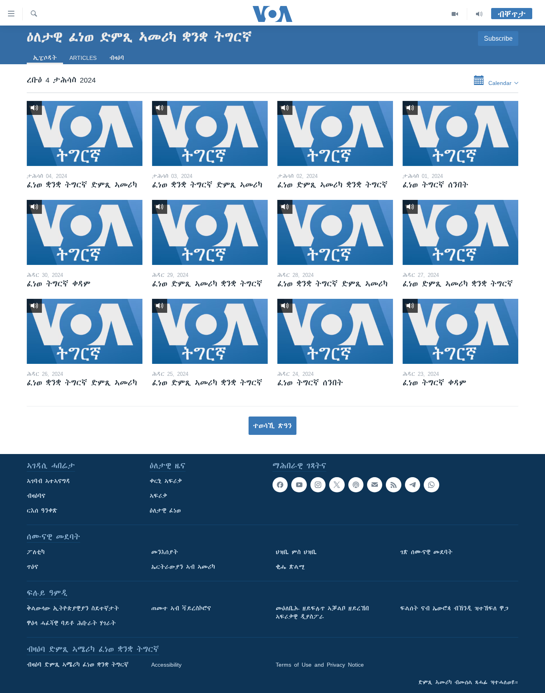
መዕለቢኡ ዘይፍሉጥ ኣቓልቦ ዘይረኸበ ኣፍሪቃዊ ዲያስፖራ (322, 612)
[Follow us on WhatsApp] (431, 484)
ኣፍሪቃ (158, 496)
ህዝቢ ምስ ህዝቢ (296, 552)
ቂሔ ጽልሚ (290, 567)
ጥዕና (32, 567)
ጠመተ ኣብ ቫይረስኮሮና (181, 608)
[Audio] (479, 14)
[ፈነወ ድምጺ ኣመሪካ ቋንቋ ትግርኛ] (335, 133)
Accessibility (166, 664)
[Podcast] (355, 484)
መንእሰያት (164, 552)
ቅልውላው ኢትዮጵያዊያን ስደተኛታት (73, 608)
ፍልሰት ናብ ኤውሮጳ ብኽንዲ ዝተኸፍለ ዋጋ (454, 608)
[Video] (455, 14)
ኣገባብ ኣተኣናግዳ (48, 481)
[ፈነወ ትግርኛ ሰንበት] (460, 133)
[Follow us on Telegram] (412, 484)
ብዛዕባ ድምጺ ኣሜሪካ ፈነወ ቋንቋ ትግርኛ (77, 664)
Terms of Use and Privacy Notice (320, 664)
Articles (83, 57)
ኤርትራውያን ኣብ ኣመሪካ (183, 567)
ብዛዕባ (116, 57)
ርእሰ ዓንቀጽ (42, 510)
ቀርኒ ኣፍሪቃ (166, 481)
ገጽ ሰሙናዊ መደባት (426, 552)
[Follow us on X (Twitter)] (336, 484)
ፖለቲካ (36, 552)
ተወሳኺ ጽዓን (272, 426)
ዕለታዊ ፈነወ (165, 510)
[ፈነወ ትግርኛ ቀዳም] (84, 232)
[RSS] (393, 484)
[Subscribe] (374, 484)
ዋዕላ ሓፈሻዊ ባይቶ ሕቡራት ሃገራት (71, 623)
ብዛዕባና (36, 496)
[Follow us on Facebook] (280, 484)
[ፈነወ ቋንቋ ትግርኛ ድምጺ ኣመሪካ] (84, 133)
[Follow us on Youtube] (298, 484)
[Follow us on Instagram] (318, 484)
